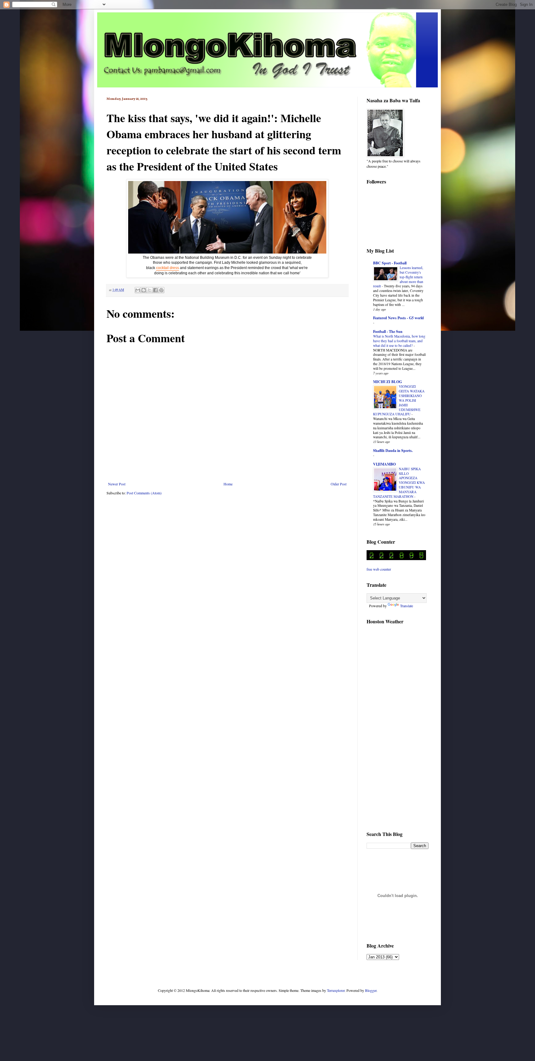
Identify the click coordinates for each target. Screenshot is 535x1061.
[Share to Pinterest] (161, 290)
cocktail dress (167, 268)
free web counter (379, 569)
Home (228, 483)
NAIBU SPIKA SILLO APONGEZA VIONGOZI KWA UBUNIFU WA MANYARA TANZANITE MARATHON (399, 482)
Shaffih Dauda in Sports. (393, 450)
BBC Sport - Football (390, 263)
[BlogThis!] (144, 290)
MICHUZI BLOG (387, 381)
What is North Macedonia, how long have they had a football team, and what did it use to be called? (399, 341)
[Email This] (138, 290)
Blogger (370, 990)
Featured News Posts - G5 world (398, 318)
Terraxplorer (336, 990)
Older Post (338, 483)
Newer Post (116, 483)
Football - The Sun (387, 331)
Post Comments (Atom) (144, 492)
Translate (406, 605)
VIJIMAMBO (384, 464)
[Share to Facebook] (155, 290)
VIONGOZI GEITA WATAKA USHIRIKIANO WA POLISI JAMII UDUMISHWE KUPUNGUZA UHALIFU (398, 400)
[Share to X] (149, 290)
